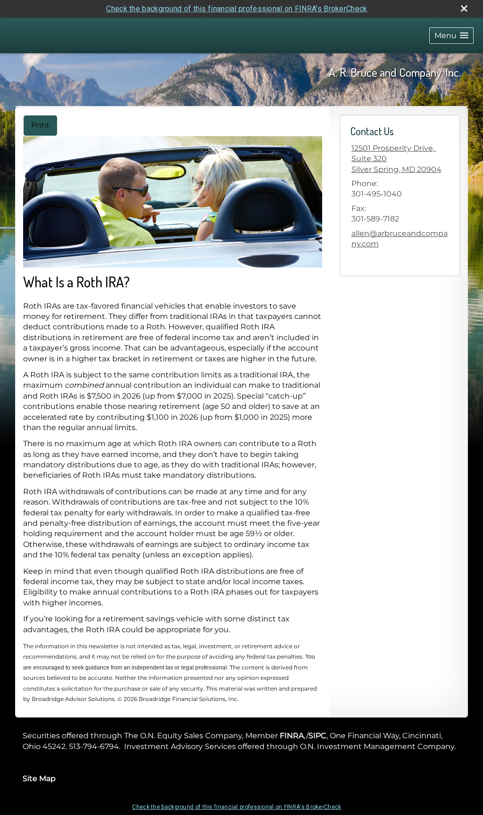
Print (40, 125)
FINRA (292, 735)
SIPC (317, 735)
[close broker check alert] (464, 8)
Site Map (39, 778)
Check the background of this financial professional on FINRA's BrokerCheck (236, 8)
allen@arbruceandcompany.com (399, 238)
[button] (451, 35)
